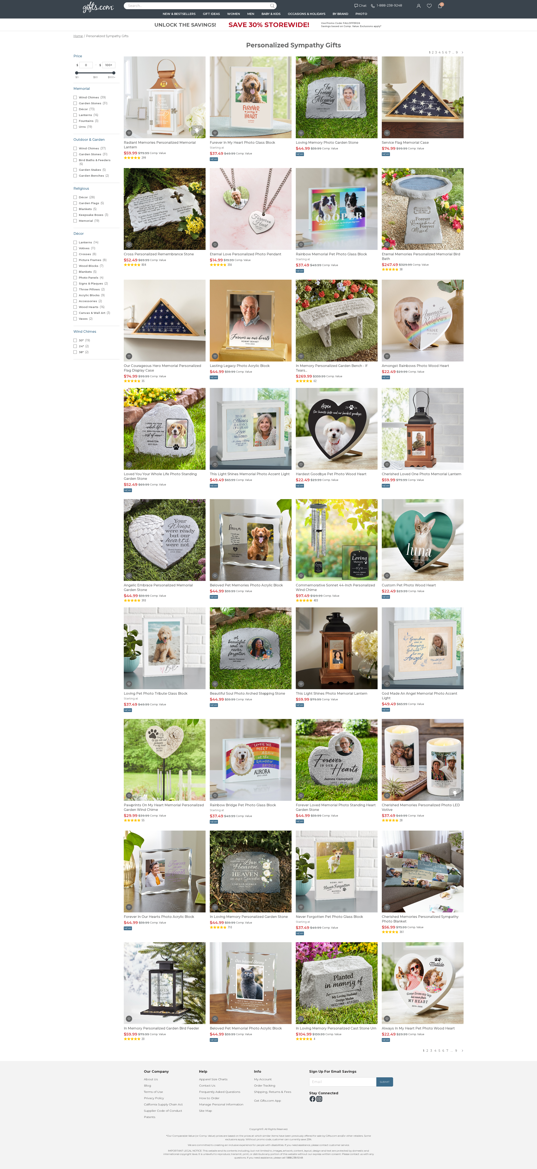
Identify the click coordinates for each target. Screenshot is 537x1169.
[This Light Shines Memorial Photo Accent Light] (251, 429)
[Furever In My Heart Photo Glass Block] (251, 97)
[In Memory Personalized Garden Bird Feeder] (165, 983)
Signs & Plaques (93, 283)
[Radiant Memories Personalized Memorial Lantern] (165, 97)
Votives (86, 248)
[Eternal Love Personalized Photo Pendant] (251, 209)
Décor (86, 109)
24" (83, 346)
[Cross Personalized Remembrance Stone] (165, 209)
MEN (250, 14)
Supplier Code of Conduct (163, 1111)
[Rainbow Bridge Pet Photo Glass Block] (251, 760)
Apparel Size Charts (213, 1079)
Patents (149, 1117)
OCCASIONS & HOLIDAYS (306, 14)
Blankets (87, 209)
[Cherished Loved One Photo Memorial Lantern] (423, 429)
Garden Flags (91, 203)
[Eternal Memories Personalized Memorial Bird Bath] (423, 209)
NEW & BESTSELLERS (179, 14)
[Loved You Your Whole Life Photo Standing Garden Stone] (165, 429)
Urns (85, 127)
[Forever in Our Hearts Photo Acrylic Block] (165, 871)
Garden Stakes (92, 170)
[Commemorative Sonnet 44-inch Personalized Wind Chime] (337, 540)
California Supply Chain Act (163, 1104)
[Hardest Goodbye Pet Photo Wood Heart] (337, 429)
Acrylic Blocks (91, 295)
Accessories (90, 301)
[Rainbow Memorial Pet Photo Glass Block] (337, 209)
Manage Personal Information (221, 1104)
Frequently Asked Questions (219, 1092)
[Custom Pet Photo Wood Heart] (423, 540)
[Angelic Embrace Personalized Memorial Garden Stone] (165, 540)
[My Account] (419, 5)
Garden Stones (93, 103)
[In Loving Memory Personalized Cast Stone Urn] (337, 983)
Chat (362, 6)
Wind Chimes (92, 97)
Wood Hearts (91, 307)
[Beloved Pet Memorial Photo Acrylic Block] (251, 983)
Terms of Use (153, 1092)
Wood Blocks (91, 266)
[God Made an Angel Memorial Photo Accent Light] (423, 648)
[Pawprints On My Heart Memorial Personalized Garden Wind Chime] (165, 760)
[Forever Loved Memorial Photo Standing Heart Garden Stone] (337, 760)
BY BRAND (340, 14)
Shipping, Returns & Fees (272, 1092)
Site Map (205, 1111)
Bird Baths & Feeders (95, 162)
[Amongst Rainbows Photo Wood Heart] (423, 320)
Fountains (88, 121)
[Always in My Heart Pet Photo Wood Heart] (423, 983)
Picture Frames (92, 260)
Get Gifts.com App (267, 1100)
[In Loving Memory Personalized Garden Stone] (251, 871)
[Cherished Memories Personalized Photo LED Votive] (423, 760)
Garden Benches (93, 175)
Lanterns (88, 115)
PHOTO (361, 14)
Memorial (88, 221)
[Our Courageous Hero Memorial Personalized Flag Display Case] (165, 320)
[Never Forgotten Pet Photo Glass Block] (337, 871)
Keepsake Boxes (93, 215)
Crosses (87, 254)
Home (78, 36)
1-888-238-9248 (389, 5)
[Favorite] (429, 5)
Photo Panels (91, 277)
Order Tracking (264, 1085)
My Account (263, 1079)
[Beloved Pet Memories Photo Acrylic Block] (251, 540)
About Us (151, 1079)
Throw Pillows (91, 289)
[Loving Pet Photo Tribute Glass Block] (165, 648)
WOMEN (233, 14)
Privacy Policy (154, 1098)
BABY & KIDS (271, 14)
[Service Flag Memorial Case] (423, 97)
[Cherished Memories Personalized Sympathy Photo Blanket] (423, 871)
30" (84, 340)
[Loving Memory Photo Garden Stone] (337, 97)
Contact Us (207, 1085)
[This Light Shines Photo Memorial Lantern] (337, 648)
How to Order (209, 1098)
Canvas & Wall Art (94, 313)
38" (83, 352)
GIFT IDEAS (211, 14)
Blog (147, 1085)
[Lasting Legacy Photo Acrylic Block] (251, 320)
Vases (85, 319)
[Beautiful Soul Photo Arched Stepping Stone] (251, 648)
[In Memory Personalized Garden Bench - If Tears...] (337, 320)
